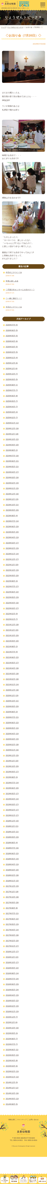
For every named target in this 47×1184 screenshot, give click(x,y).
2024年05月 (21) (12, 467)
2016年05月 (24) (12, 990)
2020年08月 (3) (12, 712)
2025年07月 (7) (12, 390)
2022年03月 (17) (12, 608)
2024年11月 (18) (12, 434)
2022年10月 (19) (12, 570)
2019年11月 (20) (12, 761)
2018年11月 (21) (12, 826)
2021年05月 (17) (12, 663)
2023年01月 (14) (12, 554)
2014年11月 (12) (12, 1088)
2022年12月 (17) (12, 559)
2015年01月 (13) (12, 1077)
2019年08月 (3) (12, 777)
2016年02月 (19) (12, 1006)
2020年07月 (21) (12, 717)
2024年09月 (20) (12, 445)
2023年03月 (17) (12, 543)
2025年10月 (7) (12, 374)
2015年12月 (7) (12, 1017)
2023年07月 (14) (12, 521)
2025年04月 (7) (12, 407)
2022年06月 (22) (12, 592)
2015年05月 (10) (12, 1055)
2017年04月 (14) (12, 930)
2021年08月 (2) (12, 646)
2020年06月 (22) (12, 723)
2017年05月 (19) (12, 924)
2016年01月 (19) (12, 1011)
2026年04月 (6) (12, 341)
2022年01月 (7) (12, 619)
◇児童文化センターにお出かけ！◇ (20, 290)
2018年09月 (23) (12, 837)
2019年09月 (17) (12, 772)
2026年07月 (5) (12, 325)
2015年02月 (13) (12, 1071)
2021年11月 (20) (12, 630)
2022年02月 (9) (12, 614)
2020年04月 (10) (12, 734)
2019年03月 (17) (12, 804)
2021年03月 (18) (12, 674)
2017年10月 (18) (12, 897)
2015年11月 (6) (11, 1022)
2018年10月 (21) (12, 832)
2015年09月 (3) (12, 1033)
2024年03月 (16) (12, 477)
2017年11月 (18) (12, 892)
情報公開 (11, 1119)
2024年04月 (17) (12, 472)
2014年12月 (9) (12, 1082)
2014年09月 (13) (12, 1099)
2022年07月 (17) (12, 586)
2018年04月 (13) (12, 864)
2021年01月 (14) (12, 684)
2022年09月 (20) (12, 576)
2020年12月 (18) (12, 690)
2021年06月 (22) (12, 657)
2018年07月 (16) (12, 848)
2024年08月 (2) (12, 450)
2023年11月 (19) (12, 499)
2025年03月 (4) (12, 412)
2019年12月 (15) (12, 755)
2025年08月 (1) (12, 385)
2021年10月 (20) (12, 635)
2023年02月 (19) (12, 548)
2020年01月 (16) (12, 750)
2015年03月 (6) (12, 1066)
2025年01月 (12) (12, 423)
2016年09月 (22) (12, 968)
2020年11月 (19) (12, 695)
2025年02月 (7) (12, 418)
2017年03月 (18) (12, 935)
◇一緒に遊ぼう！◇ (14, 298)
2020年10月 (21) (12, 701)
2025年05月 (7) (12, 401)
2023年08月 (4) (12, 516)
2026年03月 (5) (12, 347)
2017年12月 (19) (12, 886)
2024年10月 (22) (12, 439)
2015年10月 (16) (12, 1028)
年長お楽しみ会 (12, 281)
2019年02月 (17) (12, 810)
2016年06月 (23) (12, 984)
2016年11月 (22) (12, 957)
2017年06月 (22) (12, 919)
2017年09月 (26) (12, 903)
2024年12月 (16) (12, 428)
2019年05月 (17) (12, 794)
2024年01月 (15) (12, 488)
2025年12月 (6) (12, 363)
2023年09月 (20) (12, 510)
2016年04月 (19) (12, 995)
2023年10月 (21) (12, 505)
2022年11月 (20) (12, 565)
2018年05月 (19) (12, 859)
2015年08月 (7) (12, 1039)
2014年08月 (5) (12, 1104)
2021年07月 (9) (12, 652)
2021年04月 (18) (12, 668)
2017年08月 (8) (12, 908)
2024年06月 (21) (12, 461)
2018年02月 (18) (12, 875)
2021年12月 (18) (12, 625)
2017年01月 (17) (12, 946)
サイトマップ (22, 1119)
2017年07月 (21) (12, 913)
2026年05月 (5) (12, 336)
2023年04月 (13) (12, 537)
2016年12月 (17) (12, 952)
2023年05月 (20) (12, 532)
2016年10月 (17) (12, 962)
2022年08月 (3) (12, 581)
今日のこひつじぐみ (14, 272)
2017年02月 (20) (12, 941)
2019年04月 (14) (12, 799)
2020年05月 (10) (12, 728)
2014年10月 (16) (12, 1093)
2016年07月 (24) (12, 979)
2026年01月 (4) (12, 358)
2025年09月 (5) (12, 379)
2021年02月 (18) (12, 679)
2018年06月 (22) (12, 853)
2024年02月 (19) (12, 483)
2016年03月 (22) (12, 1001)
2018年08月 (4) (12, 843)
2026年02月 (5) (12, 352)
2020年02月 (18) (12, 745)
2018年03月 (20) (12, 870)
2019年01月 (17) (12, 815)
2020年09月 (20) (12, 706)
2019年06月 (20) (12, 788)
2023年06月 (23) (12, 527)
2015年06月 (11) (12, 1050)
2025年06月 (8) (12, 396)
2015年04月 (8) (12, 1061)
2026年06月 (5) (12, 330)
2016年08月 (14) (12, 973)
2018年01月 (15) (12, 881)
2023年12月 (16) (12, 494)
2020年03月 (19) (12, 739)
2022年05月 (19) (12, 597)
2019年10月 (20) (12, 766)
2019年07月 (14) (12, 783)
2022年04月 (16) (12, 603)
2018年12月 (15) (12, 821)
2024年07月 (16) (12, 456)
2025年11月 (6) (11, 369)
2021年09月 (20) (12, 641)
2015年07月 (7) (12, 1044)
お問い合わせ (34, 1119)
